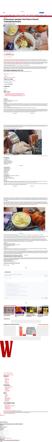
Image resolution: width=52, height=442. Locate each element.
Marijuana (5, 17)
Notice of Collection (7, 77)
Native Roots (23, 60)
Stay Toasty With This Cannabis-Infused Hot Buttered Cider (14, 94)
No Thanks (1, 429)
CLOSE (5, 90)
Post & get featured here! (43, 324)
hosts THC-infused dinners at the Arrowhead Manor (12, 62)
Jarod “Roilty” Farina (8, 59)
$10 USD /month (6, 263)
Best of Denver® (3, 427)
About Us (6, 394)
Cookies (9, 410)
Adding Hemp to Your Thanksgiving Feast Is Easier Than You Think (15, 95)
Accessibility (12, 410)
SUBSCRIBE (6, 84)
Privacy (14, 77)
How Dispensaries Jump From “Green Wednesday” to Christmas (14, 93)
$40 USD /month (17, 263)
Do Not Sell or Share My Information (9, 413)
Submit (4, 436)
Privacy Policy (2, 415)
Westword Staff (7, 24)
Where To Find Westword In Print (9, 374)
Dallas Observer (7, 404)
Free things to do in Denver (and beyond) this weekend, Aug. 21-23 (26, 16)
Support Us (41, 12)
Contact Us (6, 395)
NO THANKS (10, 84)
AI (14, 410)
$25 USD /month (12, 263)
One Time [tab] (5, 260)
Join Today (1, 428)
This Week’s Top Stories (4, 426)
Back (1, 436)
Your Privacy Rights (18, 410)
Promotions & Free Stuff (9, 386)
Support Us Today (6, 265)
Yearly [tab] (11, 260)
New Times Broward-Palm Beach (10, 405)
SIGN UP (6, 76)
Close (1, 441)
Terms (11, 77)
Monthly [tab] (9, 260)
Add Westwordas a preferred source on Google (9, 54)
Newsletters (7, 383)
